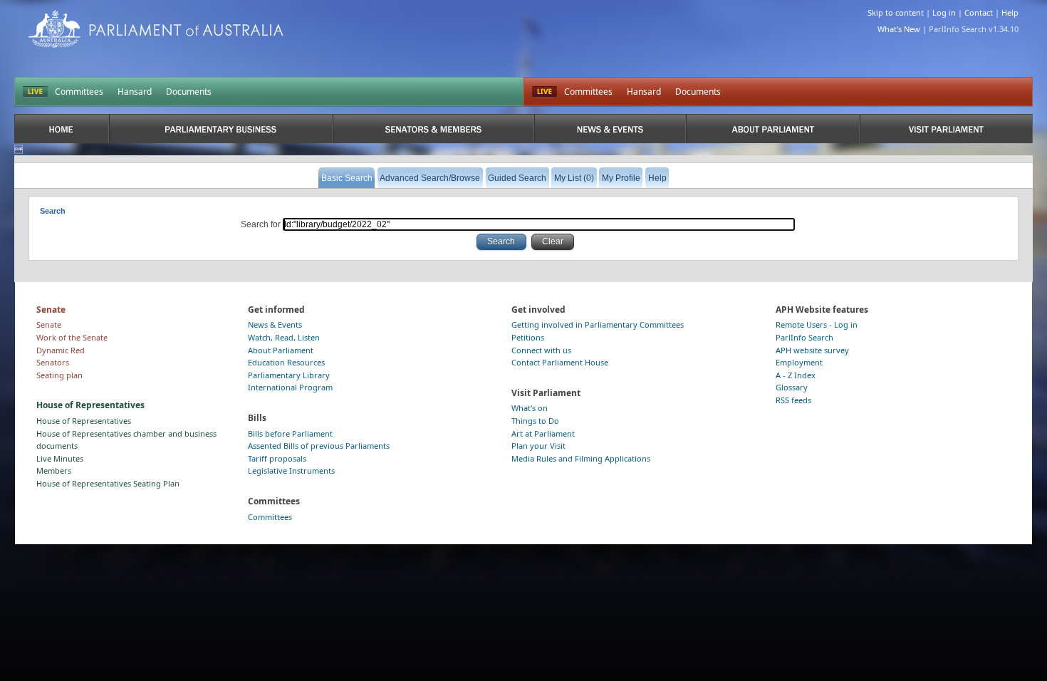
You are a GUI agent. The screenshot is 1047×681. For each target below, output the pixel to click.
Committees (79, 91)
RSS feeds (793, 400)
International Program (290, 387)
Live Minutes (59, 458)
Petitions (527, 337)
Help (1010, 12)
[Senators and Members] (433, 128)
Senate (48, 324)
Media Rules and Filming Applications (580, 458)
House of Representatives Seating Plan (107, 483)
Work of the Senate (72, 337)
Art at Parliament (543, 433)
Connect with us (541, 350)
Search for (262, 224)
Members (53, 470)
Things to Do (535, 420)
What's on (529, 407)
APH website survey (812, 350)
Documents (189, 91)
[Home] (61, 128)
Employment (799, 362)
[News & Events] (610, 128)
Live (544, 92)
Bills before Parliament (290, 433)
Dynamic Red (60, 350)
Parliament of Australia (155, 29)
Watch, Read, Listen (284, 337)
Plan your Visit (538, 445)
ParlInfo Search (804, 337)
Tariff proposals (277, 458)
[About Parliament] (773, 128)
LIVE (35, 92)
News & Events (275, 324)
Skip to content (896, 12)
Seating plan (59, 375)
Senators (52, 362)
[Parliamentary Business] (221, 128)
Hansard (135, 91)
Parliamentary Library (289, 375)
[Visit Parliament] (946, 128)
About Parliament (280, 350)
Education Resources (286, 362)
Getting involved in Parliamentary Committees (597, 324)
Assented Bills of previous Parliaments (319, 445)
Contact (978, 12)
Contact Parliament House (559, 362)
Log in (944, 12)
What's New (898, 29)
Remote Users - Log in (817, 324)
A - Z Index (796, 375)
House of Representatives (83, 420)
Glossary (792, 387)
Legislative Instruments (291, 470)
